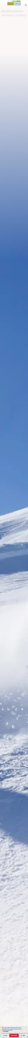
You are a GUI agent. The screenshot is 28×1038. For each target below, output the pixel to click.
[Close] (26, 1027)
